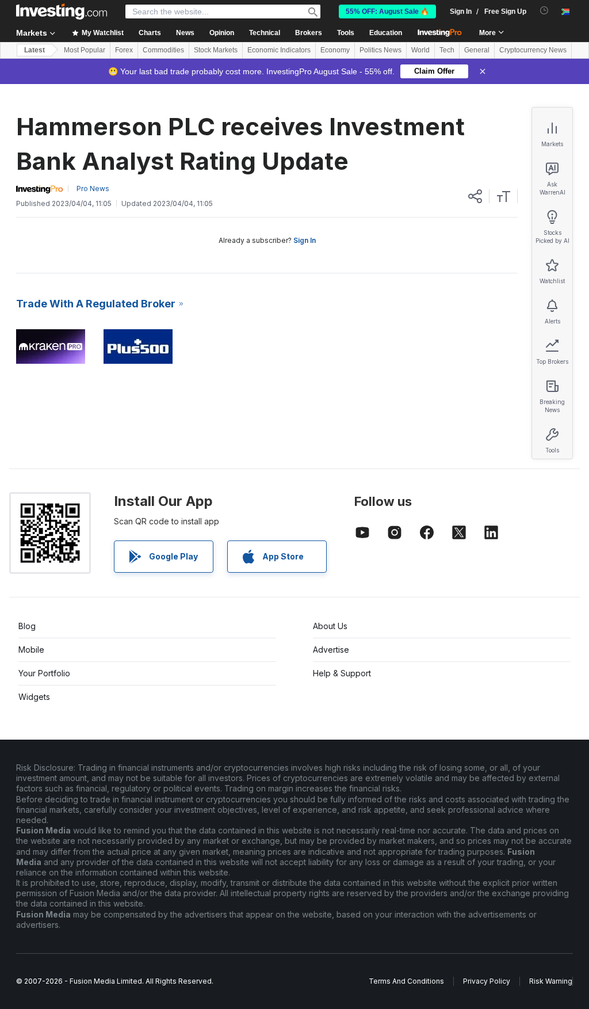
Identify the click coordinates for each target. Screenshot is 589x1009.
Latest (34, 50)
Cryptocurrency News (533, 50)
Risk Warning (550, 981)
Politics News (380, 50)
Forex (124, 50)
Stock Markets (216, 50)
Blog (27, 626)
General (476, 50)
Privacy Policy (486, 981)
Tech (446, 50)
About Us (330, 626)
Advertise (331, 649)
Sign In (304, 240)
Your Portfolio (44, 673)
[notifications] (544, 10)
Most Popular (84, 50)
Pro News (93, 188)
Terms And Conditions (406, 981)
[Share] (475, 196)
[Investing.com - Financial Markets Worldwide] (61, 11)
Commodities (163, 50)
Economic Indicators (279, 50)
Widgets (34, 697)
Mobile (31, 649)
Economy (335, 50)
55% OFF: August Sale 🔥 (387, 11)
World (420, 50)
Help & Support (342, 673)
